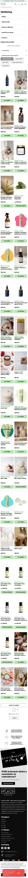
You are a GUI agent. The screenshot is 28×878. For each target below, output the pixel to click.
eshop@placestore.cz (11, 851)
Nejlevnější (19, 58)
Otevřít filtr (6, 50)
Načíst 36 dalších (14, 705)
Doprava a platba (5, 836)
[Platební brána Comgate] (11, 860)
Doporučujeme (7, 58)
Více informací (16, 867)
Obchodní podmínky (6, 834)
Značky (3, 819)
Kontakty (3, 827)
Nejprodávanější (17, 62)
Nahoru (15, 718)
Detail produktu (21, 205)
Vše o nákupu (5, 832)
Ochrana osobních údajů (7, 838)
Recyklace (4, 842)
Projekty (3, 825)
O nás (2, 823)
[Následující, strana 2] (14, 710)
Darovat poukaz (8, 783)
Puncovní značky (5, 840)
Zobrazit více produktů (13, 45)
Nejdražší (5, 62)
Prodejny (3, 821)
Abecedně (6, 65)
